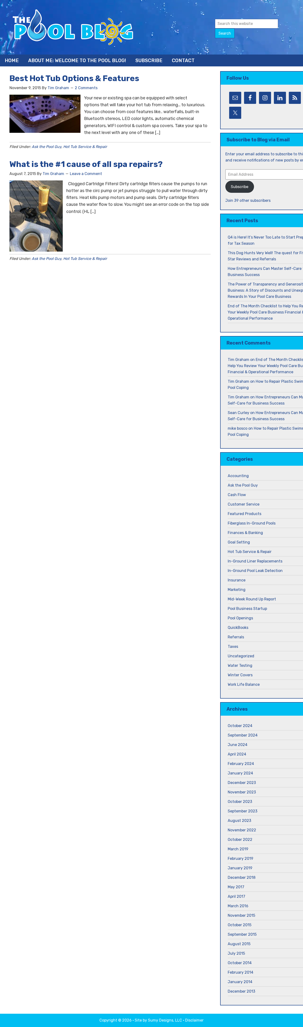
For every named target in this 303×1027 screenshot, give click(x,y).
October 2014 (240, 963)
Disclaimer (194, 1020)
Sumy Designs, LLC (165, 1020)
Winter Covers (240, 675)
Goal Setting (239, 542)
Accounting (238, 476)
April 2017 (236, 896)
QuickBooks (238, 627)
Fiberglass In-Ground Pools (252, 523)
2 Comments (86, 88)
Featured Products (244, 513)
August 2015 (239, 944)
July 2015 (236, 953)
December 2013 (241, 991)
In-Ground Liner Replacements (255, 561)
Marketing (236, 589)
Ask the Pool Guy (46, 146)
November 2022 (242, 830)
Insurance (236, 580)
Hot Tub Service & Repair (85, 146)
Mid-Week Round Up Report (252, 599)
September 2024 (243, 735)
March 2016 (238, 906)
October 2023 (240, 801)
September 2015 (242, 934)
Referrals (236, 637)
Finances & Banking (245, 532)
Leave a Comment (86, 173)
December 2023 (242, 782)
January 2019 (240, 868)
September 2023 (242, 811)
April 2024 (237, 754)
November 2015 (241, 915)
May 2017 (236, 887)
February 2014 (240, 972)
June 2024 (237, 744)
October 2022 (240, 839)
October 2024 (240, 725)
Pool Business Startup (247, 608)
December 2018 (241, 877)
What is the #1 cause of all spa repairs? (86, 164)
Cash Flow (237, 495)
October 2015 (239, 925)
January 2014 (240, 982)
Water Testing (240, 665)
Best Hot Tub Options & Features (74, 78)
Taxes (233, 646)
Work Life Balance (244, 684)
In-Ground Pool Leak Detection (255, 570)
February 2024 (241, 763)
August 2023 (239, 820)
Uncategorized (241, 656)
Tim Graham (238, 359)
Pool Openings (240, 618)
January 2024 (240, 773)
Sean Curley (238, 412)
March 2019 (238, 849)
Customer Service (243, 504)
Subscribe (239, 186)
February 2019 (240, 858)
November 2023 (242, 792)
